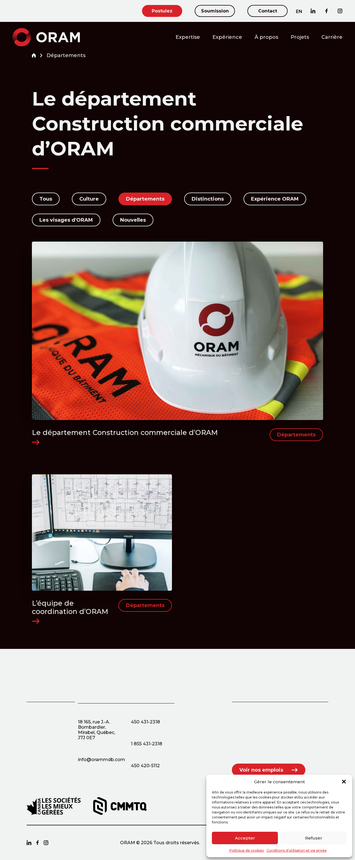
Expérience (227, 37)
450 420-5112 (145, 765)
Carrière (332, 37)
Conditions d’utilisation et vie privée (297, 850)
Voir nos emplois (261, 770)
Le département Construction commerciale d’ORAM (125, 432)
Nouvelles (133, 220)
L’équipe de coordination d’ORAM (70, 607)
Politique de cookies (246, 850)
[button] (344, 781)
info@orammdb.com (101, 759)
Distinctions (208, 199)
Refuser (313, 838)
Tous (45, 199)
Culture (89, 199)
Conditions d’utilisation (41, 753)
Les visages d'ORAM (66, 220)
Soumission (215, 11)
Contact (267, 11)
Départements (145, 199)
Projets (300, 37)
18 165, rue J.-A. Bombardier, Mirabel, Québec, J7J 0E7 (96, 729)
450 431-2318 (145, 722)
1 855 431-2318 (146, 743)
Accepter (245, 838)
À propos (266, 37)
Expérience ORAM (275, 199)
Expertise (188, 37)
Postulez (162, 11)
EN (299, 11)
